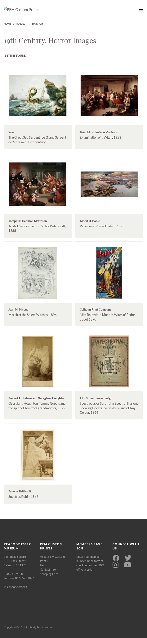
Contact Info (48, 569)
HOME (7, 23)
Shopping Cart (49, 574)
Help (43, 565)
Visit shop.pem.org (15, 586)
